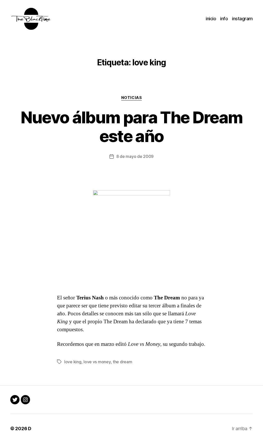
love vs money (97, 361)
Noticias (131, 97)
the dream (122, 361)
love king (72, 361)
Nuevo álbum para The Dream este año (132, 126)
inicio (211, 18)
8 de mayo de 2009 (135, 156)
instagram (242, 18)
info (224, 18)
